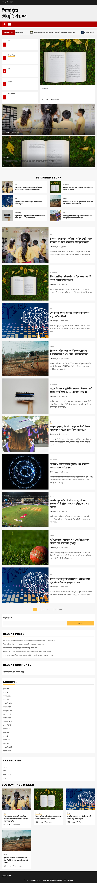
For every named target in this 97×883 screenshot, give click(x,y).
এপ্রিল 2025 (7, 740)
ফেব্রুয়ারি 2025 (7, 747)
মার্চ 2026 (6, 699)
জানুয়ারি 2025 (7, 751)
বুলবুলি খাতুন (16, 132)
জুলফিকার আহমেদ (65, 358)
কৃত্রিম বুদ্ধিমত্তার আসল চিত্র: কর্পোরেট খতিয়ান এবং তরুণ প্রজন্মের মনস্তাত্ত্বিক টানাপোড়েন (77, 217)
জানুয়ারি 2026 (7, 707)
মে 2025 (5, 736)
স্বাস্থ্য (4, 778)
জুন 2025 (6, 732)
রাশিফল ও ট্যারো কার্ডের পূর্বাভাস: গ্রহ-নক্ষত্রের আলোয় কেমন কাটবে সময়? (69, 465)
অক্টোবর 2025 (7, 718)
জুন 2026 (6, 689)
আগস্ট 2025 (7, 725)
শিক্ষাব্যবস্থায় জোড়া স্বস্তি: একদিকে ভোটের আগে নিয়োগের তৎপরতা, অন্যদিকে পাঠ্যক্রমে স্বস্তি (20, 46)
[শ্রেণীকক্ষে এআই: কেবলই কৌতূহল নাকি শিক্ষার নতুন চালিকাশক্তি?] (67, 62)
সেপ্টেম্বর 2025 (7, 721)
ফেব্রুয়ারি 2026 (7, 703)
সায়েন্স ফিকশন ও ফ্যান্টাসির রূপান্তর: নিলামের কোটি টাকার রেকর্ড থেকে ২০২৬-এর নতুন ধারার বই (20, 99)
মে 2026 (5, 692)
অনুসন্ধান (7, 617)
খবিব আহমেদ (16, 165)
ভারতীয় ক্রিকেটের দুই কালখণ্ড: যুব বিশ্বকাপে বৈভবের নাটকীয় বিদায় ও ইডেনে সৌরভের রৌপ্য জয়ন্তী (69, 504)
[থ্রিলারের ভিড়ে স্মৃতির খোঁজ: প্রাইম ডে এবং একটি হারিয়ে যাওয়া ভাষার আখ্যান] (55, 187)
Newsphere (56, 880)
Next (60, 609)
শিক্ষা (9, 41)
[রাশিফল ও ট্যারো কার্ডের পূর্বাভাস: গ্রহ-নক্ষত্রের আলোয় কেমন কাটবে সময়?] (25, 472)
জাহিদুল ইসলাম (55, 99)
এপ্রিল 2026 (7, 696)
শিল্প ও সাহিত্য (11, 55)
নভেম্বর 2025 (7, 714)
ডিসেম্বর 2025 (7, 710)
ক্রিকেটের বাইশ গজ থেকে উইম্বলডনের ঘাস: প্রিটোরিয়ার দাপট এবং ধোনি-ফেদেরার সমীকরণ (20, 86)
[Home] (4, 24)
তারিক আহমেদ (64, 547)
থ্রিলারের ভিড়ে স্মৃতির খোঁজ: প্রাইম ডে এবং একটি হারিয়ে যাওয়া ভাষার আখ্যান (30, 32)
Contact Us (6, 876)
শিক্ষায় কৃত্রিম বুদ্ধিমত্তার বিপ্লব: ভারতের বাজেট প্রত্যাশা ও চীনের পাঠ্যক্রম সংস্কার (70, 580)
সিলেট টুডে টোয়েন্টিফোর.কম (14, 13)
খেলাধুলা (10, 81)
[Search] (93, 24)
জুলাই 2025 (6, 729)
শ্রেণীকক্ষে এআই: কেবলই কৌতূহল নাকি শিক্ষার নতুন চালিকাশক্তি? (20, 648)
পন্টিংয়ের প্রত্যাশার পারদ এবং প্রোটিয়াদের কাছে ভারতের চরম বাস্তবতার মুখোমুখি (69, 541)
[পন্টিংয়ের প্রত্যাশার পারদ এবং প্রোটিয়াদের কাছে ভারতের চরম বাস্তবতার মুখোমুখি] (25, 547)
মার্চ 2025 (6, 743)
